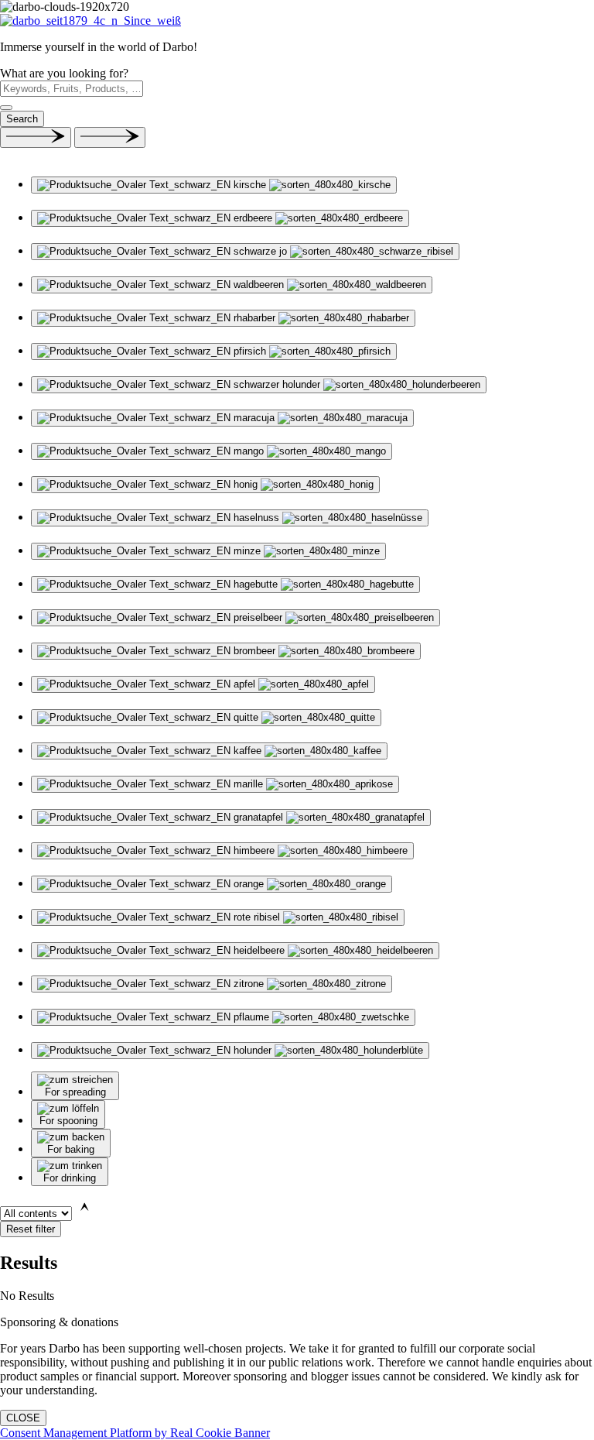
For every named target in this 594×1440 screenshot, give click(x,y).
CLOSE (23, 1418)
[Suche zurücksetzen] (6, 107)
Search (22, 119)
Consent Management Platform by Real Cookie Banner (135, 1432)
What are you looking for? (64, 73)
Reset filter (30, 1229)
